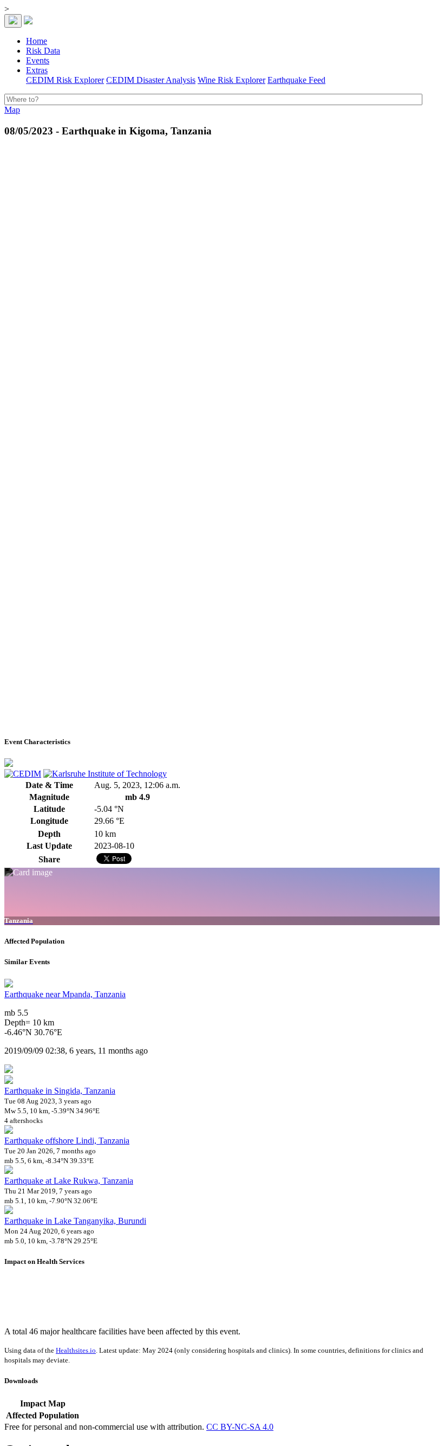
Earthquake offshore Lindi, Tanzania (66, 1140)
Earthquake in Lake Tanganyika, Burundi (75, 1220)
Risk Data (43, 50)
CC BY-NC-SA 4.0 (239, 1426)
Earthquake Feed (296, 80)
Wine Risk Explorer (231, 80)
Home (36, 41)
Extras (37, 70)
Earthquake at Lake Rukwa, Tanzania (68, 1180)
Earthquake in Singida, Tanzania (59, 1090)
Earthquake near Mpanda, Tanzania (65, 994)
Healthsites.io (76, 1350)
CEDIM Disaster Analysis (150, 80)
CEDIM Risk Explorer (65, 80)
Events (37, 60)
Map (12, 109)
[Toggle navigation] (13, 21)
